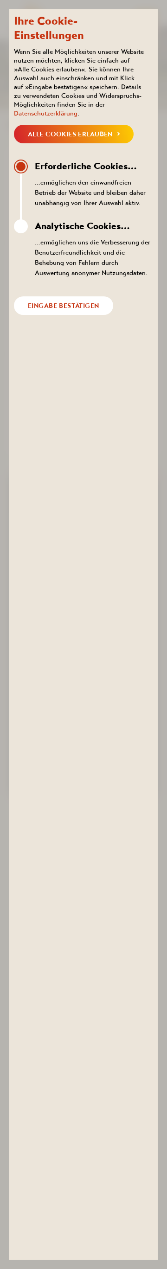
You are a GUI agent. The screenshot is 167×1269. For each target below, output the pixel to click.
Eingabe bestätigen (63, 305)
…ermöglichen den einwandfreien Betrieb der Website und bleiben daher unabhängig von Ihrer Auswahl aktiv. (90, 183)
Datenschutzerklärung (45, 113)
